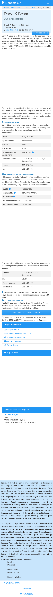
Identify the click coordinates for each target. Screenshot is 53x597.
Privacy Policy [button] (26, 594)
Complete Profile (12, 330)
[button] (33, 152)
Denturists (11, 565)
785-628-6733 (11, 30)
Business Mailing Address (16, 337)
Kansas (26, 8)
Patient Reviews (12, 345)
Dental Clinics (12, 570)
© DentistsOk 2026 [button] (12, 583)
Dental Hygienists (14, 577)
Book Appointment (13, 341)
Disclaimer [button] (26, 589)
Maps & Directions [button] (41, 33)
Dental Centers (13, 572)
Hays (33, 8)
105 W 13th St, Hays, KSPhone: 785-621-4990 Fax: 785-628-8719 (21, 418)
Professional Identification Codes (19, 333)
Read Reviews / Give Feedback (26, 312)
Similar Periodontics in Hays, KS (16, 410)
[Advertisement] (26, 77)
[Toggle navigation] (48, 3)
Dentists (10, 562)
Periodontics (16, 8)
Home (6, 8)
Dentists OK (13, 2)
